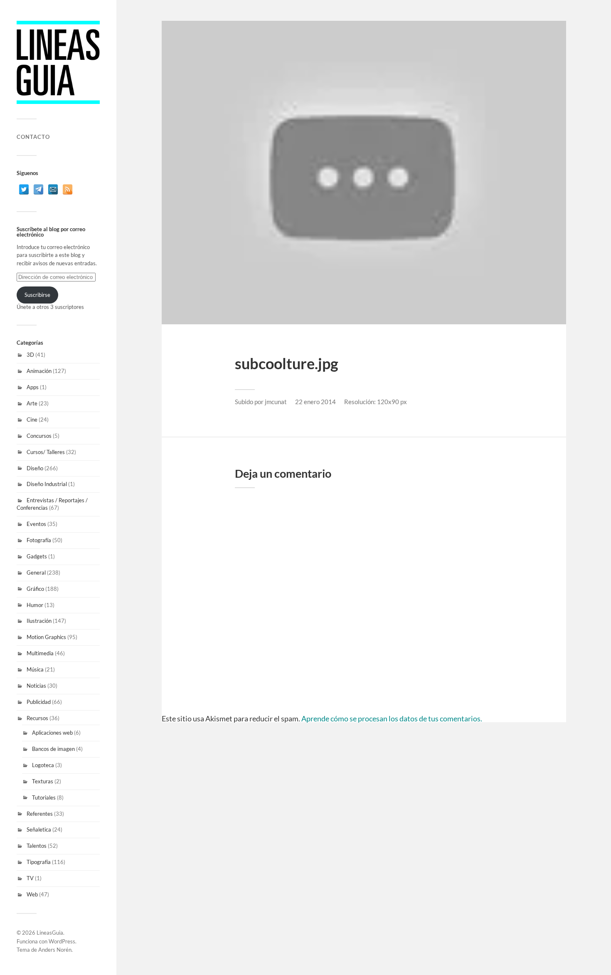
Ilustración (39, 620)
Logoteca (43, 765)
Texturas (42, 781)
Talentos (37, 845)
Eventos (36, 524)
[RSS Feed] (67, 189)
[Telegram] (38, 189)
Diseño (35, 468)
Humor (35, 605)
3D (30, 354)
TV (30, 878)
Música (35, 669)
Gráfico (35, 588)
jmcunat (276, 401)
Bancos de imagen (53, 748)
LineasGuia (50, 932)
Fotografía (39, 540)
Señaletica (39, 829)
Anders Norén (54, 949)
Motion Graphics (46, 637)
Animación (39, 371)
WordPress (62, 941)
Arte (32, 403)
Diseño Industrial (47, 484)
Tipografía (39, 862)
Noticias (36, 685)
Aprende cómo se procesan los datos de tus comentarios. (391, 718)
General (36, 572)
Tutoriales (44, 797)
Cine (32, 419)
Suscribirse (37, 294)
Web (32, 894)
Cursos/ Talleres (46, 452)
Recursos (37, 718)
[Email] (53, 189)
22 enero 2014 (315, 401)
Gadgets (37, 556)
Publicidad (39, 702)
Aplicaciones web (52, 732)
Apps (33, 387)
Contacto (33, 136)
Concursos (39, 435)
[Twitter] (24, 189)
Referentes (40, 813)
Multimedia (40, 653)
